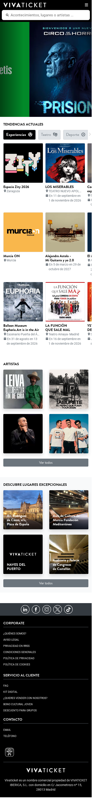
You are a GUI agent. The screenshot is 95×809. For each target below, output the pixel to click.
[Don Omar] (23, 433)
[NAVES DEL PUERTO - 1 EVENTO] (23, 554)
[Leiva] (23, 389)
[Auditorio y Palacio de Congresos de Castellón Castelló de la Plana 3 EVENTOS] (69, 554)
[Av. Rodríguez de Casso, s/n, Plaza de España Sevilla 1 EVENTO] (23, 509)
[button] (85, 5)
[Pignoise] (69, 433)
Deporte (72, 134)
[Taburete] (69, 389)
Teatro (46, 134)
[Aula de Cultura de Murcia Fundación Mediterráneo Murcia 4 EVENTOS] (69, 509)
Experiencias (16, 134)
